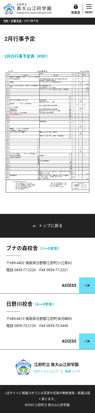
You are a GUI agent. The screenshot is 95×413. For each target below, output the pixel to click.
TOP (5, 20)
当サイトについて (46, 371)
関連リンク (72, 371)
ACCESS (69, 285)
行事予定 (16, 20)
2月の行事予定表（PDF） (27, 56)
